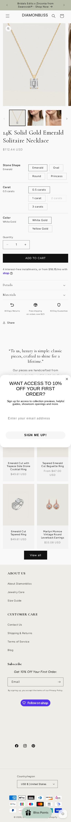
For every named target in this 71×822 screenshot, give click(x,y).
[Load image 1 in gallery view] (17, 118)
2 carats (56, 198)
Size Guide (15, 600)
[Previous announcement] (7, 5)
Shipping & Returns (20, 633)
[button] (7, 16)
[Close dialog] (67, 379)
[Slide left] (4, 119)
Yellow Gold (40, 228)
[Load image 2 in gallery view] (35, 118)
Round (36, 176)
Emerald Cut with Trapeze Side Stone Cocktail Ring (18, 466)
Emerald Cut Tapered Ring (19, 533)
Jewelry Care (16, 592)
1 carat (36, 198)
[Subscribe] (59, 682)
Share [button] (11, 322)
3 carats (37, 206)
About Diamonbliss (20, 583)
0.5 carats (39, 189)
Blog (10, 650)
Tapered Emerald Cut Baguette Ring (52, 465)
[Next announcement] (64, 5)
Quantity (8, 237)
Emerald (37, 167)
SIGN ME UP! (35, 434)
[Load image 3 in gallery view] (53, 118)
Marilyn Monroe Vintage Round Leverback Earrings (52, 534)
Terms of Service (19, 641)
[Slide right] (67, 119)
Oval (56, 167)
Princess (57, 176)
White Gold (40, 220)
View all (35, 555)
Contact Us (15, 624)
